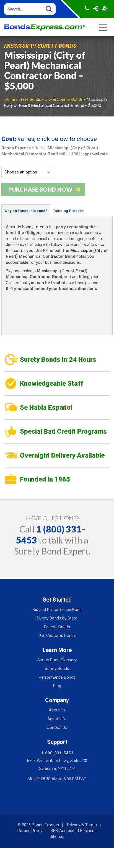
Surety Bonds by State (57, 618)
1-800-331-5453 (57, 753)
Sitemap (57, 836)
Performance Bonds (57, 677)
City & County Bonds (64, 99)
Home (9, 99)
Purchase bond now (40, 189)
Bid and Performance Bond (57, 609)
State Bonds (30, 99)
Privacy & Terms (82, 824)
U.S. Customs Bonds (57, 635)
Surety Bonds (57, 668)
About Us (57, 710)
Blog (57, 685)
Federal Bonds (57, 626)
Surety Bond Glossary (57, 659)
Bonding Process (68, 211)
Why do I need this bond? (25, 211)
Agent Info (57, 718)
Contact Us (57, 727)
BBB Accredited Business (74, 830)
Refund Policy (29, 830)
